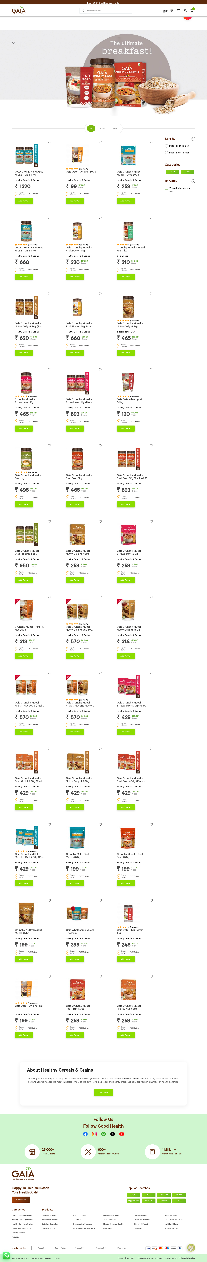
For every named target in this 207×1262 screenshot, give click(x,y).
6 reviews (135, 927)
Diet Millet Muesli (141, 1224)
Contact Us (21, 1200)
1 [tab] (15, 165)
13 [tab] (86, 923)
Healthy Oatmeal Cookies (113, 1224)
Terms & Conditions (20, 1259)
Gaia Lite (15, 1237)
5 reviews (33, 245)
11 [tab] (83, 923)
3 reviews (135, 245)
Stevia (179, 1201)
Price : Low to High (179, 153)
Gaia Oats (138, 1229)
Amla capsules (171, 1215)
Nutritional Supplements (22, 1215)
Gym (133, 1195)
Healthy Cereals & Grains (22, 1224)
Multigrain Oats (48, 1229)
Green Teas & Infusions (21, 1229)
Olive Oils (76, 1220)
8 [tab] (27, 165)
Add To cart (23, 201)
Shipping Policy (101, 1248)
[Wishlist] (178, 11)
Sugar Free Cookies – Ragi (84, 1229)
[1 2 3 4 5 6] (84, 156)
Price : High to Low (179, 146)
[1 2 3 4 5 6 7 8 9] (84, 687)
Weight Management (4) (180, 190)
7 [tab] (25, 165)
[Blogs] (165, 11)
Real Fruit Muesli (79, 1215)
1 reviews (32, 472)
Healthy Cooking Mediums (23, 1220)
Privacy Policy (80, 1248)
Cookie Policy (60, 1248)
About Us (41, 1248)
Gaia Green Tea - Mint (174, 1220)
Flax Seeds (107, 1229)
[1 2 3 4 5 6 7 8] (33, 156)
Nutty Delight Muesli (111, 1215)
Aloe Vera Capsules (50, 1220)
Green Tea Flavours (142, 1220)
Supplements (133, 1201)
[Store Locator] (172, 11)
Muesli (172, 172)
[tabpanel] (33, 155)
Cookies (163, 1201)
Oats (188, 172)
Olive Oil (148, 1201)
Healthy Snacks (18, 1233)
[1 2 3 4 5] (135, 232)
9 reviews (83, 245)
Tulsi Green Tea (109, 1220)
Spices (148, 1195)
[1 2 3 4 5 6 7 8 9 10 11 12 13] (84, 914)
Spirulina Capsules (50, 1224)
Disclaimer (121, 1248)
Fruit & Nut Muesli (49, 1215)
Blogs (57, 1259)
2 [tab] (17, 165)
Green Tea (164, 1195)
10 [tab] (81, 923)
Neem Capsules (140, 1215)
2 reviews (83, 169)
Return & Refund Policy (41, 1259)
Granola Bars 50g (172, 1229)
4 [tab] (20, 165)
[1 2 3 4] (135, 384)
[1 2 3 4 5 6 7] (84, 232)
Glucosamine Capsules (82, 1224)
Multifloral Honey (172, 1224)
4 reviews (32, 851)
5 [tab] (22, 165)
